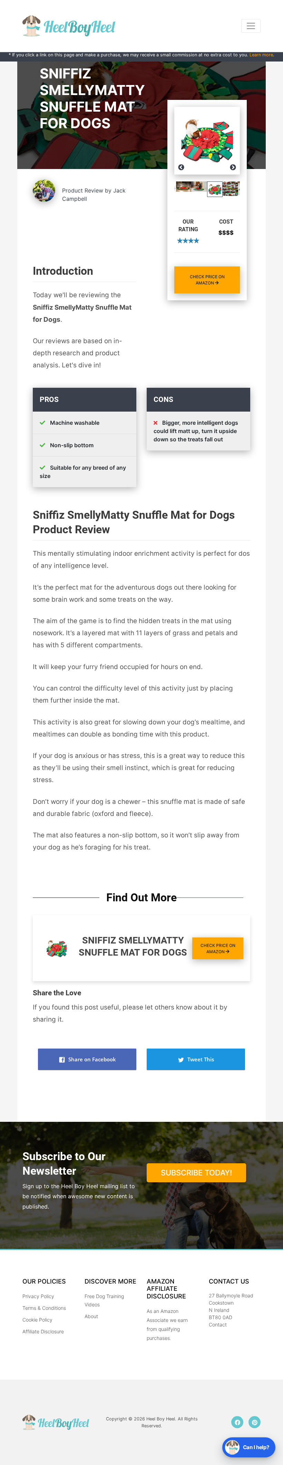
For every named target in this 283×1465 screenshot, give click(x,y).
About (91, 1316)
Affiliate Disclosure (43, 1331)
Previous (181, 167)
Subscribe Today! (196, 1172)
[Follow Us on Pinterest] (254, 1422)
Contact (218, 1324)
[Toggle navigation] (251, 26)
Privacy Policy (38, 1296)
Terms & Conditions (44, 1308)
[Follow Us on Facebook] (237, 1422)
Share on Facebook (91, 1059)
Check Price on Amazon (207, 279)
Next (233, 167)
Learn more (261, 54)
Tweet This (200, 1059)
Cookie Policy (37, 1320)
